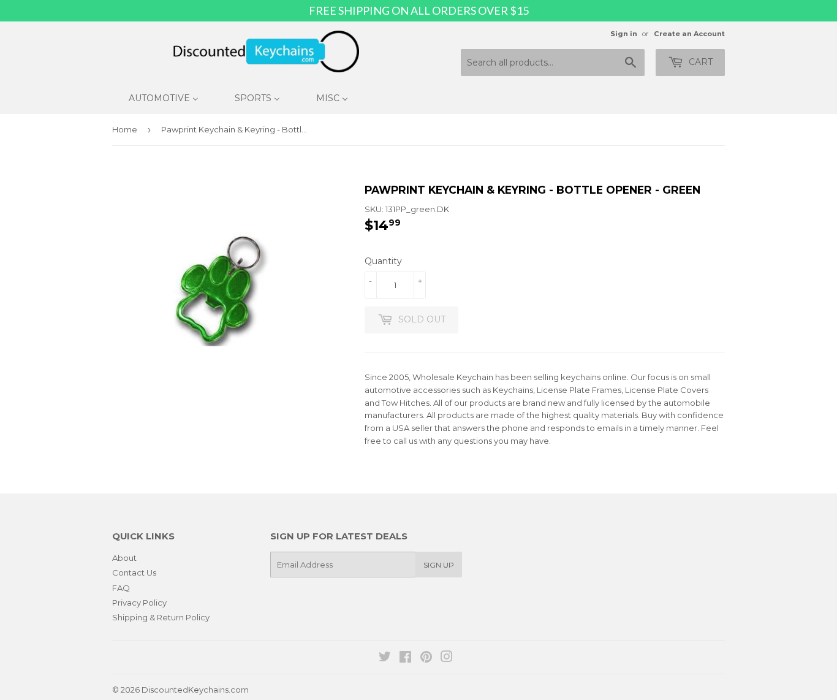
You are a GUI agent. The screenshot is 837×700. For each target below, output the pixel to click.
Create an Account (689, 33)
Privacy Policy (139, 602)
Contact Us (134, 572)
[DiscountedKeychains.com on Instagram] (447, 658)
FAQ (121, 588)
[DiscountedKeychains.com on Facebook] (405, 658)
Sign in (623, 33)
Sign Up (438, 564)
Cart (699, 61)
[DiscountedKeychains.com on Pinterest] (426, 658)
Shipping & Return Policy (161, 617)
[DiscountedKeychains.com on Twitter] (385, 658)
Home (124, 129)
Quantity (383, 261)
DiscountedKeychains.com (195, 689)
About (124, 558)
